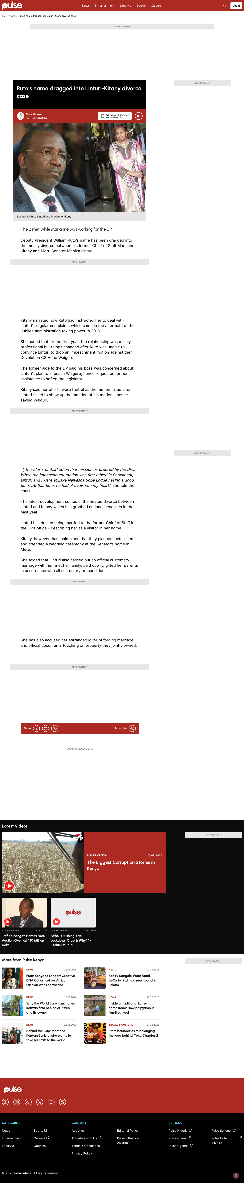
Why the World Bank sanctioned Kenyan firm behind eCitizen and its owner (50, 1008)
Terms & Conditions (86, 1146)
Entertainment (105, 5)
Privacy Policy (82, 1153)
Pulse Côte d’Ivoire (219, 1140)
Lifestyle (125, 5)
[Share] (139, 116)
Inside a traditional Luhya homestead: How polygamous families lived (131, 1008)
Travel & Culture (121, 1024)
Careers (156, 5)
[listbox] (122, 923)
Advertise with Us (84, 1138)
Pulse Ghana (177, 1138)
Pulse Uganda (179, 1146)
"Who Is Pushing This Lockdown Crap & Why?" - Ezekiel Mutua (71, 940)
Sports (141, 5)
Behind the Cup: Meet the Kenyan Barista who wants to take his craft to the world (48, 1035)
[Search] (225, 6)
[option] (24, 924)
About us (78, 1130)
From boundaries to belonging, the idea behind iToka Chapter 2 (133, 1033)
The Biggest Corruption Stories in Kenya (121, 865)
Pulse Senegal (221, 1130)
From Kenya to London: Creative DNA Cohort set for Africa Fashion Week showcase (50, 980)
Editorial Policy (128, 1130)
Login (236, 5)
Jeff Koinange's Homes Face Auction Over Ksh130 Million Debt (23, 940)
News (86, 5)
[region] (122, 923)
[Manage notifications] (236, 1176)
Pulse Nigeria (178, 1130)
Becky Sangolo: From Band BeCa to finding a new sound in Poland (132, 980)
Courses (40, 1146)
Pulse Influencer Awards (128, 1140)
